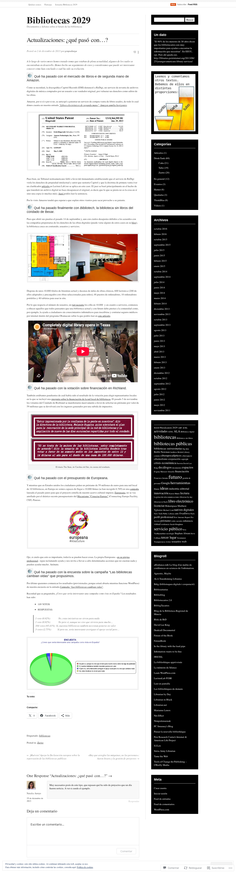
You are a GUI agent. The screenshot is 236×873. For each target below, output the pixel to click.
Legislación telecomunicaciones (166, 497)
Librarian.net (160, 705)
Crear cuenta (160, 788)
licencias (159, 506)
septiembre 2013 (162, 324)
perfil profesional (163, 517)
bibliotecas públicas (173, 443)
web (184, 541)
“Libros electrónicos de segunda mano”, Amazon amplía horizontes (93, 105)
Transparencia (159, 541)
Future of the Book (163, 635)
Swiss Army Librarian (164, 751)
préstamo (165, 520)
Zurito (40, 742)
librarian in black (161, 501)
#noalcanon (166, 427)
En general (159, 178)
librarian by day (186, 497)
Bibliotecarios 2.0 (163, 600)
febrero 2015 (160, 260)
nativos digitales (184, 510)
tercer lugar (168, 537)
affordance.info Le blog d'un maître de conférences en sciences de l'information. (174, 566)
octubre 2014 (160, 271)
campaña (134, 489)
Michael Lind (168, 510)
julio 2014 (159, 282)
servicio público (168, 529)
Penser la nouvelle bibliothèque (170, 731)
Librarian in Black (163, 699)
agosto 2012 (160, 389)
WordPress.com (161, 809)
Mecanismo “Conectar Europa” (92, 496)
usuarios (176, 541)
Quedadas (159, 194)
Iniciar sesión (160, 793)
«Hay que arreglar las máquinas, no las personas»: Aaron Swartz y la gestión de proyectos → (113, 756)
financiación (182, 471)
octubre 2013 (160, 319)
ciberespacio (187, 455)
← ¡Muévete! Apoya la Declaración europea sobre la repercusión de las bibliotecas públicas (53, 756)
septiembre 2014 (162, 276)
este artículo (104, 315)
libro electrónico (180, 501)
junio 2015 (159, 255)
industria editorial (179, 488)
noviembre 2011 (162, 410)
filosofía (171, 471)
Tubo (161, 167)
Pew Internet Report (182, 517)
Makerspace (171, 505)
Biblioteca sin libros (185, 438)
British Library (184, 452)
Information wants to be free (168, 651)
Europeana (120, 492)
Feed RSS (192, 4)
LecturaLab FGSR (163, 678)
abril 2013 (159, 351)
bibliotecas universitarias (168, 448)
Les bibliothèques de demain (168, 689)
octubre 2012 (160, 378)
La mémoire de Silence (165, 667)
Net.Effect (159, 715)
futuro (175, 476)
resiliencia (165, 524)
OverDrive (184, 513)
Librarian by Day (162, 694)
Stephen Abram (182, 533)
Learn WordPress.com (164, 672)
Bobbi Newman (162, 452)
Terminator (181, 538)
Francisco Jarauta (161, 478)
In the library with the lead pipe (169, 646)
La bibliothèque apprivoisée (168, 662)
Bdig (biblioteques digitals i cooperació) (174, 584)
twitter (168, 541)
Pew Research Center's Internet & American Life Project (170, 738)
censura (157, 455)
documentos (176, 467)
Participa (48, 4)
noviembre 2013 (162, 314)
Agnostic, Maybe (162, 573)
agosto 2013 (160, 330)
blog (134, 222)
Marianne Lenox (162, 710)
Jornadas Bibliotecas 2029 (66, 4)
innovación (161, 493)
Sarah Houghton (176, 524)
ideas (164, 488)
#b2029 (156, 427)
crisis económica (165, 463)
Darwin (180, 463)
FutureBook (160, 640)
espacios (187, 467)
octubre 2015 (160, 239)
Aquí (61, 193)
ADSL (170, 431)
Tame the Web (161, 756)
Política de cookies (85, 867)
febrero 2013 (160, 362)
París (192, 513)
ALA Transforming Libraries (168, 578)
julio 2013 (159, 335)
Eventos (158, 184)
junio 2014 (159, 287)
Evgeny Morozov (160, 471)
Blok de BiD (160, 619)
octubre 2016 (160, 228)
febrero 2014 (160, 303)
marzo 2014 (160, 298)
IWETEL (158, 656)
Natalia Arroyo (34, 793)
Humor (157, 189)
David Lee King (162, 624)
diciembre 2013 (162, 308)
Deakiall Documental (164, 630)
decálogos (165, 467)
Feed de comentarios (164, 804)
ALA (177, 431)
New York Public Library (164, 513)
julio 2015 (159, 250)
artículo (46, 186)
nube (177, 513)
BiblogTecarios (161, 605)
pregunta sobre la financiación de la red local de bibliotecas (81, 399)
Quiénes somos (34, 4)
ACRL (185, 427)
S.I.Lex (157, 745)
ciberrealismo (160, 459)
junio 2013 (159, 340)
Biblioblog (159, 594)
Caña (161, 163)
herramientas (180, 482)
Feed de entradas (162, 798)
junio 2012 (159, 399)
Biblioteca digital (187, 431)
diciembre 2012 (162, 373)
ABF (180, 427)
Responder (134, 801)
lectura (184, 493)
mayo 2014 (159, 292)
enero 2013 (159, 367)
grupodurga (71, 51)
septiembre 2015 (162, 244)
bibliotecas (44, 735)
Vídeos (157, 205)
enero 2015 (159, 266)
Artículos (158, 152)
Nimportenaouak (162, 721)
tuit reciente (78, 304)
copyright (184, 459)
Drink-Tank (159, 158)
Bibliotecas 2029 (59, 20)
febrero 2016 (160, 234)
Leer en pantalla (162, 683)
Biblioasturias (161, 589)
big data (186, 448)
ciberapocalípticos (171, 455)
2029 (175, 427)
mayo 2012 (159, 405)
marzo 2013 (160, 357)
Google (165, 483)
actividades (160, 431)
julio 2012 (159, 394)
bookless (173, 452)
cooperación (174, 459)
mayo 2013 (159, 346)
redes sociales (177, 521)
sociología (170, 533)
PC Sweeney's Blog (163, 726)
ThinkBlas (159, 200)
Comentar (126, 851)
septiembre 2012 (162, 383)
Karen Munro (174, 493)
